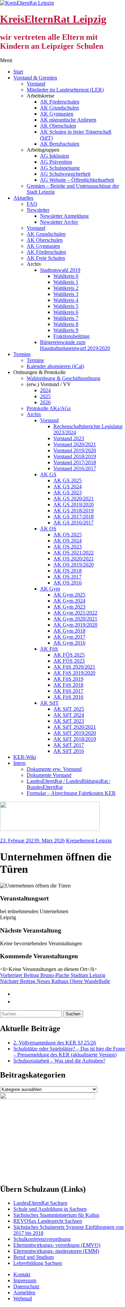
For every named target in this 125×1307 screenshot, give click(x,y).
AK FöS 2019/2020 (74, 673)
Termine (22, 354)
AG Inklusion (54, 156)
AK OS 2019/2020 (73, 564)
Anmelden (24, 1292)
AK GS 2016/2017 (73, 522)
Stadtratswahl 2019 (60, 270)
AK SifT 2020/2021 (74, 727)
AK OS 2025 (67, 534)
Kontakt (21, 1274)
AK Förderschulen (59, 102)
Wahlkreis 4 (65, 300)
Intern (19, 763)
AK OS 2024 (67, 540)
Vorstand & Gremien (35, 77)
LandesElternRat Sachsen (40, 1203)
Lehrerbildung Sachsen (37, 1263)
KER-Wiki (24, 757)
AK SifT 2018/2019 (74, 739)
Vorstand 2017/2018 (74, 462)
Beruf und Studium (33, 1257)
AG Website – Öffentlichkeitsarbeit (77, 180)
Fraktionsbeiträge (71, 336)
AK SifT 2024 (68, 715)
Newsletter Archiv (59, 222)
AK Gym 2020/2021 (75, 619)
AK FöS (49, 649)
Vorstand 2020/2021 (74, 444)
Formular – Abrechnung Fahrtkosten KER (71, 793)
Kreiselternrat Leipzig (89, 840)
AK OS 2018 (67, 571)
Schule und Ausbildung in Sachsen (50, 1209)
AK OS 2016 (67, 583)
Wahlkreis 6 (65, 312)
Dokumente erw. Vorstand (54, 769)
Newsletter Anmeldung (64, 216)
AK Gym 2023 (69, 607)
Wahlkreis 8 (65, 324)
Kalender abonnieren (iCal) (55, 366)
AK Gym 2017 (69, 637)
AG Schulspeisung (60, 168)
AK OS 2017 (67, 577)
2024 (45, 390)
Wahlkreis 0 (65, 276)
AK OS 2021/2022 (73, 552)
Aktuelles (23, 198)
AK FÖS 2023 (69, 661)
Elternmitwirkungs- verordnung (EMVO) (56, 1245)
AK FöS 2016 (68, 697)
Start (18, 71)
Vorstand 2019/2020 (74, 450)
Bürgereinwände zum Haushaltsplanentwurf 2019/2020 (75, 345)
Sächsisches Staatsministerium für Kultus (56, 1215)
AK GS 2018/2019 (73, 510)
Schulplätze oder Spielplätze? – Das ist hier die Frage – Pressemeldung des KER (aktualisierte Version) (69, 1051)
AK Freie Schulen (46, 258)
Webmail (22, 1298)
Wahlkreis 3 (65, 294)
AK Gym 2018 (69, 631)
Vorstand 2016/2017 (74, 468)
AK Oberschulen (58, 126)
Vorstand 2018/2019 (74, 456)
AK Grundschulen (59, 108)
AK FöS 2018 (68, 685)
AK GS (48, 474)
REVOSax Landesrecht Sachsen (47, 1221)
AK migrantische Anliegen (68, 120)
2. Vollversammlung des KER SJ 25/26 (54, 1042)
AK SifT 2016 (68, 751)
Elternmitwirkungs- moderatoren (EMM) (56, 1251)
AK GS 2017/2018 (73, 516)
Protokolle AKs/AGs (49, 408)
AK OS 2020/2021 (73, 558)
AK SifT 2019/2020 (74, 733)
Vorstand (36, 84)
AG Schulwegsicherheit (65, 174)
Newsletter (38, 210)
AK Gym (50, 589)
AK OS (48, 528)
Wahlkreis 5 (65, 306)
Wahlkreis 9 (65, 330)
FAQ (32, 204)
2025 (45, 396)
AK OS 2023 (67, 546)
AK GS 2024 (67, 486)
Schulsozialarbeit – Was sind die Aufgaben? (59, 1061)
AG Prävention (56, 162)
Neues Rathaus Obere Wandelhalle (55, 981)
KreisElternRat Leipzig (53, 19)
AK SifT (49, 703)
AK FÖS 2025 (69, 655)
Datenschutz (26, 1286)
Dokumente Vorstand (49, 775)
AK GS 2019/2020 (73, 504)
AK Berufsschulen (59, 144)
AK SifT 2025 (68, 709)
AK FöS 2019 (68, 679)
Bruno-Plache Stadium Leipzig (52, 975)
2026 (45, 402)
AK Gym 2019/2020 (75, 625)
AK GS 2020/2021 (73, 498)
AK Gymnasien (56, 114)
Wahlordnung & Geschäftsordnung (63, 378)
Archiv (34, 414)
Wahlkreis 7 (65, 318)
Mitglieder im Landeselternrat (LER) (65, 90)
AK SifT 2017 (68, 745)
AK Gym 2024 (69, 601)
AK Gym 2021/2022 (75, 613)
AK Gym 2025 (69, 595)
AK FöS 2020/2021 (74, 667)
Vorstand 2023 (68, 438)
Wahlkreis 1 (65, 282)
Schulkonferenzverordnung (42, 1239)
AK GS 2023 (67, 492)
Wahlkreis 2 (65, 288)
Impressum (24, 1280)
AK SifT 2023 (68, 721)
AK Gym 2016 (69, 643)
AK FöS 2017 (68, 691)
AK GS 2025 (67, 480)
